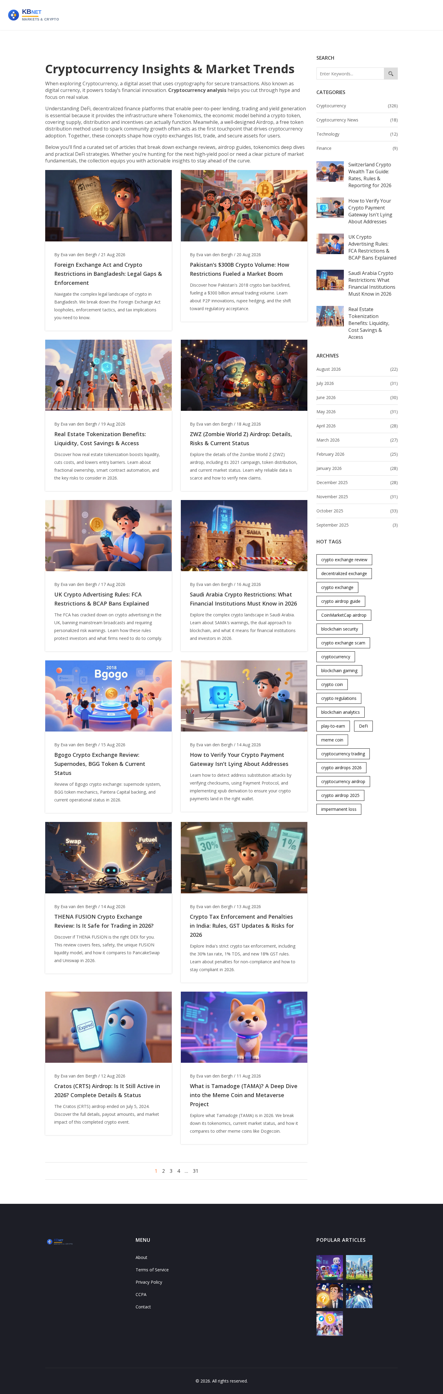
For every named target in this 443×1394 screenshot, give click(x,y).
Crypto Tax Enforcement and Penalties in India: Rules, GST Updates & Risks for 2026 (242, 925)
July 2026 (357, 383)
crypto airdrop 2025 (340, 795)
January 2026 (357, 468)
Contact (143, 1307)
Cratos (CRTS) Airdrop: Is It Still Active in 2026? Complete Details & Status (107, 1090)
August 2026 (357, 369)
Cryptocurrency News (357, 120)
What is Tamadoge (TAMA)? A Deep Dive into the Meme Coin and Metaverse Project (243, 1095)
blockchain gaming (339, 670)
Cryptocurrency (357, 106)
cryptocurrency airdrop (343, 781)
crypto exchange (337, 587)
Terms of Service (152, 1270)
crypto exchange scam (343, 643)
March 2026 (357, 440)
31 (195, 1171)
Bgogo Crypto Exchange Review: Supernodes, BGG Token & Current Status (99, 763)
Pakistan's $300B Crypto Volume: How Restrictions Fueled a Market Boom (239, 269)
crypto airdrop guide (340, 601)
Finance (357, 148)
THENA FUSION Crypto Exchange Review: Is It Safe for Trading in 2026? (104, 921)
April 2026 (357, 426)
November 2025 (357, 496)
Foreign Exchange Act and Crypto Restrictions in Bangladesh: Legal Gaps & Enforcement (108, 273)
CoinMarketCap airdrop (343, 615)
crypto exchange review (344, 559)
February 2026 (357, 454)
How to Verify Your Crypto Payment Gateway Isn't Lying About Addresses (370, 211)
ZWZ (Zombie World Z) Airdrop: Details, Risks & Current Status (241, 438)
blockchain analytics (340, 712)
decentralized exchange (344, 573)
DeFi (363, 726)
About (141, 1257)
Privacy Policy (149, 1282)
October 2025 (357, 511)
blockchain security (339, 629)
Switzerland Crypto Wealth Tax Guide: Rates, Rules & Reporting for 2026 (369, 175)
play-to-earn (333, 726)
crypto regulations (339, 698)
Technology (357, 134)
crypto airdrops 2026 (341, 767)
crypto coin (332, 684)
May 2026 (357, 411)
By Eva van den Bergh (75, 254)
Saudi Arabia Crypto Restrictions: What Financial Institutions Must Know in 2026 (371, 283)
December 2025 (357, 482)
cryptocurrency (335, 656)
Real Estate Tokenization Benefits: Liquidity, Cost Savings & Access (368, 323)
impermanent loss (339, 809)
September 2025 (357, 525)
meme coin (332, 740)
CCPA (141, 1294)
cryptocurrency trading (343, 754)
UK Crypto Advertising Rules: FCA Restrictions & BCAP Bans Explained (372, 247)
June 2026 (357, 397)
